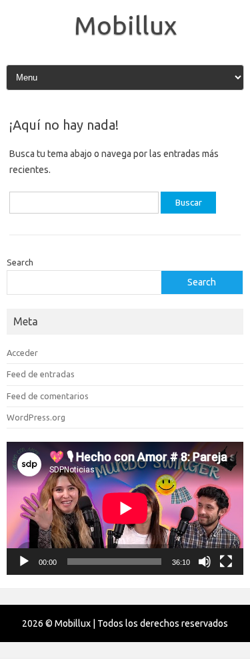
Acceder (22, 352)
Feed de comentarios (48, 396)
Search (20, 262)
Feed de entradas (41, 374)
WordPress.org (36, 417)
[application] (125, 508)
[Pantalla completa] (226, 561)
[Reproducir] (24, 561)
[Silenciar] (204, 561)
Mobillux (125, 25)
